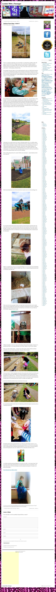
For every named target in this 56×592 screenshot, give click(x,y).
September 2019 (45, 209)
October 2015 (44, 255)
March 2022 (44, 180)
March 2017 (44, 239)
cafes (43, 75)
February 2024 (44, 158)
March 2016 (44, 250)
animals (4, 506)
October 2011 (44, 302)
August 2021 (44, 187)
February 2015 (44, 263)
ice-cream (48, 81)
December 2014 (45, 265)
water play (45, 94)
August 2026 (44, 128)
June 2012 (44, 294)
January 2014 (44, 276)
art (47, 74)
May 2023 (44, 166)
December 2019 (45, 206)
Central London (47, 76)
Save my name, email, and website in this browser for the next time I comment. (14, 541)
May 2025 (44, 143)
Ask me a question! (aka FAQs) (24, 17)
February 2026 (44, 134)
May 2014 (44, 272)
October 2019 (44, 208)
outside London (13, 506)
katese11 (13, 24)
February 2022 (44, 181)
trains (42, 94)
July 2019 (44, 211)
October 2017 (44, 232)
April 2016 (44, 249)
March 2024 (44, 157)
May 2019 (44, 213)
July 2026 (44, 129)
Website (4, 536)
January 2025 (44, 147)
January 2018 (44, 229)
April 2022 (44, 179)
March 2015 (44, 262)
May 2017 (44, 237)
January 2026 (44, 135)
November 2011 (45, 301)
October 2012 (44, 290)
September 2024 (45, 151)
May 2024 (44, 155)
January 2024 (44, 159)
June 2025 (44, 142)
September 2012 (45, 291)
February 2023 (44, 169)
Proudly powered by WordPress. (47, 585)
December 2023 (45, 160)
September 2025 (45, 139)
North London (45, 84)
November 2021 (45, 184)
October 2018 (44, 220)
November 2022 (45, 172)
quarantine (44, 88)
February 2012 (44, 298)
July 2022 (44, 176)
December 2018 (45, 218)
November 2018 (45, 219)
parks (43, 87)
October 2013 (44, 279)
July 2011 (44, 305)
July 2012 (44, 293)
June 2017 (44, 236)
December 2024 (45, 148)
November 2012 (45, 289)
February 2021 (44, 193)
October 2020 (44, 197)
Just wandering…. (45, 106)
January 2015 (44, 264)
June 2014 (44, 271)
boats (48, 74)
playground (48, 87)
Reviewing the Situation (46, 108)
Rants (43, 107)
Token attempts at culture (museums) (47, 109)
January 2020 (44, 205)
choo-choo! (46, 77)
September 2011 (45, 303)
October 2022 (44, 173)
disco (50, 79)
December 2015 (45, 253)
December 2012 (45, 288)
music (47, 82)
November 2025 (45, 137)
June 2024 (44, 154)
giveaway (44, 81)
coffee (45, 79)
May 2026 (44, 131)
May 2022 (44, 178)
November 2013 (45, 278)
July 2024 (44, 153)
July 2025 (44, 141)
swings (44, 93)
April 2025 (44, 144)
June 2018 (44, 224)
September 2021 (45, 186)
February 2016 (44, 251)
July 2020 (44, 200)
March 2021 (44, 192)
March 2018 (44, 227)
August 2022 (44, 175)
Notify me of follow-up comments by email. (10, 545)
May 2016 (44, 248)
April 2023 (44, 167)
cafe (51, 74)
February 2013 (44, 286)
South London (46, 92)
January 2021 (44, 194)
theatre (49, 93)
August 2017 (44, 234)
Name (4, 529)
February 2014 (44, 275)
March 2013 (44, 285)
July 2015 (44, 258)
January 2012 (44, 299)
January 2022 (44, 182)
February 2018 (44, 228)
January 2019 (44, 217)
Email (4, 532)
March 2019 (44, 215)
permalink (24, 506)
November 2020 (45, 196)
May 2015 (44, 260)
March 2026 (44, 133)
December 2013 (45, 277)
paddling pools (47, 86)
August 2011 (44, 304)
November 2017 (45, 231)
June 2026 (44, 130)
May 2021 (44, 190)
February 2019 (44, 216)
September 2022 (45, 174)
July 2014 (44, 270)
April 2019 (44, 214)
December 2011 (45, 300)
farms (10, 506)
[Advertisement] (10, 568)
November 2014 (45, 266)
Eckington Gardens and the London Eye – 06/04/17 (11, 21)
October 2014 (44, 267)
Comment (5, 516)
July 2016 (44, 246)
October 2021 (44, 185)
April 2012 (44, 296)
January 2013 (44, 287)
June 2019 (44, 212)
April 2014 (44, 273)
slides (48, 89)
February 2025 (44, 146)
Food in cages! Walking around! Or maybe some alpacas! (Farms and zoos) (22, 505)
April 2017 (44, 238)
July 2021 (44, 188)
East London (45, 80)
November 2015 (45, 254)
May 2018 (44, 225)
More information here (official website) (10, 469)
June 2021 (44, 189)
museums (44, 82)
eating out (7, 506)
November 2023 (45, 161)
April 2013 (44, 284)
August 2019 (44, 210)
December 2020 (45, 195)
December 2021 (45, 183)
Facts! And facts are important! (47, 102)
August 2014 (44, 269)
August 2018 (44, 222)
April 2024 (44, 156)
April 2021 (44, 191)
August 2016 (44, 245)
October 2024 (44, 150)
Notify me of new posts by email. (9, 547)
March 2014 (44, 274)
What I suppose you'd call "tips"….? (47, 114)
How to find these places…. (13, 17)
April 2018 (44, 226)
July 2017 (44, 235)
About (7, 17)
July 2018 (44, 223)
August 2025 (44, 140)
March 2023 (44, 168)
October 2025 (44, 138)
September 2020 (45, 198)
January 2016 (44, 252)
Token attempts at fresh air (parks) (47, 112)
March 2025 (44, 145)
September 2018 (45, 221)
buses (50, 74)
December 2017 (45, 230)
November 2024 (45, 149)
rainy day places (48, 88)
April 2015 (44, 261)
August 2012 (44, 292)
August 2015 (44, 257)
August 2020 (44, 199)
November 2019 (45, 207)
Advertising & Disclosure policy (35, 17)
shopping (45, 89)
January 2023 (44, 170)
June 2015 (44, 259)
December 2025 (45, 136)
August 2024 (44, 152)
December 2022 (45, 171)
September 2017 (45, 233)
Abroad (43, 74)
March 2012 (44, 297)
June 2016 (44, 247)
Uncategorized (44, 113)
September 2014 (45, 268)
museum (51, 81)
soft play (17, 506)
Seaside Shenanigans (45, 69)
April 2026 (44, 132)
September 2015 (45, 256)
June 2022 (44, 177)
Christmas (50, 77)
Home (4, 17)
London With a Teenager (11, 3)
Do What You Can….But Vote (33, 21)
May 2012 (44, 295)
